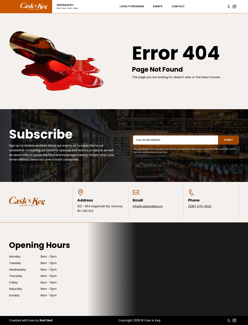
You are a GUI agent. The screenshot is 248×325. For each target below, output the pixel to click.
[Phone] (229, 6)
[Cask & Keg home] (36, 6)
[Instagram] (234, 6)
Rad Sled (46, 320)
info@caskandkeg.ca (147, 206)
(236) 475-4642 (199, 206)
